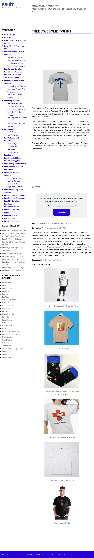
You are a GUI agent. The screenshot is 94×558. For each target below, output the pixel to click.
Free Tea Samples (13, 181)
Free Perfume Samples (13, 69)
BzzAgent (5, 297)
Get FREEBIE (36, 187)
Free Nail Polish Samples (16, 66)
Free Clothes (46, 260)
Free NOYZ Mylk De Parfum (12, 239)
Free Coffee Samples (14, 178)
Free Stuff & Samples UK (73, 9)
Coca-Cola (6, 302)
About (44, 555)
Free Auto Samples (11, 207)
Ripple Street (7, 337)
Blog (34, 12)
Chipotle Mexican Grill (10, 300)
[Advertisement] (62, 52)
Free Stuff (53, 6)
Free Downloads (10, 215)
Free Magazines (12, 146)
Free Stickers (9, 155)
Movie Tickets (9, 218)
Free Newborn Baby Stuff (16, 109)
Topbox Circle (7, 346)
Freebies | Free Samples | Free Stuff (11, 8)
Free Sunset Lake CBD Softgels (13, 267)
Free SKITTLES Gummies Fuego (14, 270)
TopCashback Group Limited (12, 348)
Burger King (6, 291)
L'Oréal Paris (7, 325)
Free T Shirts (56, 260)
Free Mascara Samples (15, 63)
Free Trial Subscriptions (13, 221)
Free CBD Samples (11, 201)
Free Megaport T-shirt (62, 523)
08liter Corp (6, 282)
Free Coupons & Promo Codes (45, 9)
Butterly (5, 294)
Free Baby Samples (11, 100)
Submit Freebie (69, 555)
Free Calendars (12, 152)
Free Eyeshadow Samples (16, 60)
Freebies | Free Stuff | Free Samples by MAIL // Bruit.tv (19, 555)
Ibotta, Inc (6, 317)
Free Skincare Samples (13, 72)
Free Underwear (12, 135)
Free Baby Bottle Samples (16, 106)
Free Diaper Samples (14, 103)
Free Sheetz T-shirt (62, 349)
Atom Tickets (7, 288)
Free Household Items (12, 158)
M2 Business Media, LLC (11, 331)
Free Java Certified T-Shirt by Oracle (58, 223)
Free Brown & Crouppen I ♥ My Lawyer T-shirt (61, 306)
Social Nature (7, 340)
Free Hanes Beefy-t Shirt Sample (62, 480)
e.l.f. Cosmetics (7, 305)
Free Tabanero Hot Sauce (11, 253)
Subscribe (62, 212)
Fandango (6, 308)
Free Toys (8, 204)
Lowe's (4, 328)
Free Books (11, 149)
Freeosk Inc (6, 311)
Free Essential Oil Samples (14, 198)
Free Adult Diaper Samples (16, 86)
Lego (4, 323)
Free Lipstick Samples (15, 57)
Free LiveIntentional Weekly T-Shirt (55, 228)
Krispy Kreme (7, 320)
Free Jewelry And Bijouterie (15, 163)
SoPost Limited (7, 343)
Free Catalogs (12, 143)
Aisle (4, 285)
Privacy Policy (58, 555)
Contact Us (50, 555)
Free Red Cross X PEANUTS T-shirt (62, 437)
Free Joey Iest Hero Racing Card (14, 230)
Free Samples (38, 6)
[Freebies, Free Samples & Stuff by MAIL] (8, 5)
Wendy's (5, 351)
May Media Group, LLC (10, 334)
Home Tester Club (8, 314)
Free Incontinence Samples (15, 195)
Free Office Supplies (12, 161)
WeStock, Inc (7, 354)
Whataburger (7, 357)
